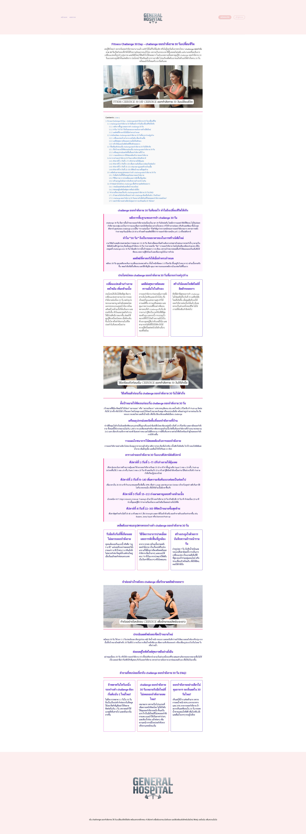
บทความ (72, 17)
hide (117, 118)
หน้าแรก (64, 17)
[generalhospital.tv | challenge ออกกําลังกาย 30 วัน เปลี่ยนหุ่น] (153, 17)
